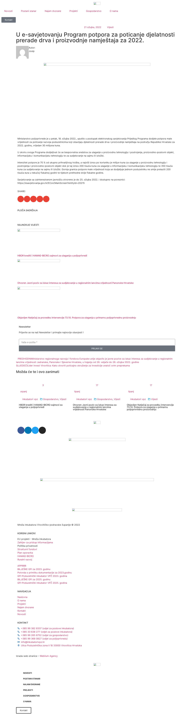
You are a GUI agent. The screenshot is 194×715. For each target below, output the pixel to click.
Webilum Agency (49, 656)
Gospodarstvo (93, 11)
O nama (114, 11)
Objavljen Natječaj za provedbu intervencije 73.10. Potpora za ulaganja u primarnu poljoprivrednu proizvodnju (76, 317)
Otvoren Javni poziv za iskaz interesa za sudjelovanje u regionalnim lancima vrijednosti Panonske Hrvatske (75, 282)
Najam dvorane (53, 11)
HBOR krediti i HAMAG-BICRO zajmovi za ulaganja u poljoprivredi (52, 255)
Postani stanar (28, 11)
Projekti (73, 11)
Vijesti (110, 27)
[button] (20, 199)
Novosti (8, 11)
